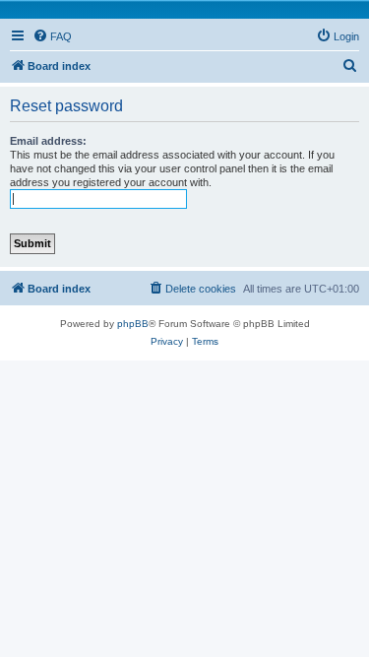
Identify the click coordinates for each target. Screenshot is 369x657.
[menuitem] (52, 36)
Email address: (48, 141)
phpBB (133, 323)
